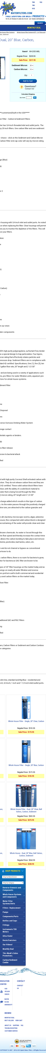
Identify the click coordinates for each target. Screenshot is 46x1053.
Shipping (16, 1025)
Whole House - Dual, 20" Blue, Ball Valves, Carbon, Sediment (26, 854)
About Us (8, 1025)
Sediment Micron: (20, 65)
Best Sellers (9, 1020)
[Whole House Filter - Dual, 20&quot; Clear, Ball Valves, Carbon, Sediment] (26, 795)
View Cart (18, 1020)
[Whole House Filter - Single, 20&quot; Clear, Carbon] (26, 707)
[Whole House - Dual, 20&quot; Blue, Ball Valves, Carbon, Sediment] (26, 838)
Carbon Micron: (21, 69)
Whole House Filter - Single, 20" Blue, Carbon (26, 765)
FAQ (41, 2)
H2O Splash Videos (6, 991)
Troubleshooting (11, 1028)
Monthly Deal (34, 27)
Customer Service (11, 1031)
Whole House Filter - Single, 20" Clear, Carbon (26, 721)
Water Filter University (6, 1002)
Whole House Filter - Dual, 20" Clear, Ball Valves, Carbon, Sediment (26, 810)
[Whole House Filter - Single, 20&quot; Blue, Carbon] (26, 751)
